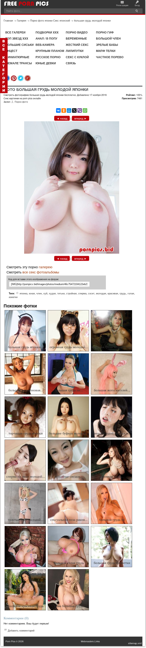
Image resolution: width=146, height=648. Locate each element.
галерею (45, 266)
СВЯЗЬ (71, 63)
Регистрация (122, 5)
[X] (74, 110)
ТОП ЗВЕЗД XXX (16, 38)
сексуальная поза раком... (69, 520)
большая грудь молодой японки (92, 20)
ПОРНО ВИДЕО (77, 32)
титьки (61, 293)
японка (23, 293)
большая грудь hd (112, 520)
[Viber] (79, 110)
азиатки (13, 297)
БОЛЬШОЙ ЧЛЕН (108, 38)
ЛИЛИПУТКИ (74, 51)
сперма (82, 293)
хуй (45, 293)
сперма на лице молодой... (25, 476)
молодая (101, 293)
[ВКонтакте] (58, 110)
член (39, 293)
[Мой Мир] (69, 110)
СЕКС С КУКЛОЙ (77, 57)
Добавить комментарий (21, 630)
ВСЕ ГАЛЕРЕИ (15, 32)
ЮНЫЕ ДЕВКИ (46, 63)
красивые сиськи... (69, 476)
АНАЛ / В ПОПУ (46, 38)
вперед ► (80, 118)
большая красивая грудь (25, 606)
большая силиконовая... (25, 390)
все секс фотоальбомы (40, 271)
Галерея (21, 20)
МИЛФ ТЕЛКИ (105, 51)
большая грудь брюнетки (112, 563)
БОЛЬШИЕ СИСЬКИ (19, 45)
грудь (123, 293)
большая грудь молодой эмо (112, 347)
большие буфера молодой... (69, 433)
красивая (113, 293)
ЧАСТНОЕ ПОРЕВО (110, 57)
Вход (137, 5)
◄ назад (62, 118)
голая (131, 293)
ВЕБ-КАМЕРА (45, 45)
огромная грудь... (112, 476)
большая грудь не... (69, 390)
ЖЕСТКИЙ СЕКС (77, 45)
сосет (91, 293)
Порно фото (21, 101)
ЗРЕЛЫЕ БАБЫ (107, 45)
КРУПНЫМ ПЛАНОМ (50, 51)
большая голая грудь (69, 563)
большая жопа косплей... (112, 390)
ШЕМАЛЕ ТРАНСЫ (18, 63)
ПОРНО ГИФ (105, 32)
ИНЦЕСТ (11, 51)
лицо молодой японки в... (112, 433)
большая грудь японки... (26, 347)
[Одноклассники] (63, 110)
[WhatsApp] (85, 110)
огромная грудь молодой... (69, 347)
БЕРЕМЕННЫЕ (76, 38)
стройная (71, 293)
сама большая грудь (69, 606)
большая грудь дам (25, 563)
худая (52, 293)
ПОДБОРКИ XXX (47, 32)
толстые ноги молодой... (26, 520)
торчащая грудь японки (26, 433)
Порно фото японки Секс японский (50, 20)
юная (32, 293)
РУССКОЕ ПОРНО (48, 57)
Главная (8, 20)
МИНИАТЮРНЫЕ (17, 57)
